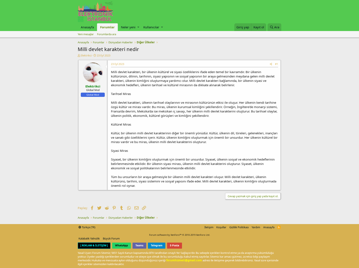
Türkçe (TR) (88, 227)
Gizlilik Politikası (239, 227)
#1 (276, 64)
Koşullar (221, 227)
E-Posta (174, 245)
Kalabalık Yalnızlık (89, 238)
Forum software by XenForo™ (179, 234)
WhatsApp (121, 245)
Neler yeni (128, 27)
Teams (139, 245)
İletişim (208, 227)
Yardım (256, 227)
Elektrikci (86, 55)
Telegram (156, 245)
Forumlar (107, 27)
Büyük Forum (111, 238)
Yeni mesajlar (86, 34)
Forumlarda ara (106, 34)
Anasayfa (87, 27)
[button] (138, 27)
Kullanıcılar (151, 27)
